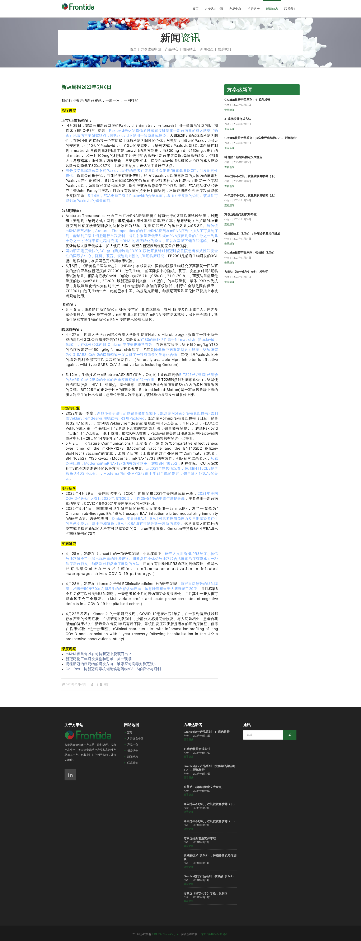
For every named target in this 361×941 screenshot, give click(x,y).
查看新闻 (229, 109)
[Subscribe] (289, 735)
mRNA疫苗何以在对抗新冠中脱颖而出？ (99, 654)
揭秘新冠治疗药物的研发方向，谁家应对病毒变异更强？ (111, 664)
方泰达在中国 (214, 8)
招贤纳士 (254, 8)
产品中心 (235, 8)
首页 (195, 8)
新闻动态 (272, 8)
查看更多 (189, 739)
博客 (106, 684)
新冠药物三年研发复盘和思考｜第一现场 (99, 659)
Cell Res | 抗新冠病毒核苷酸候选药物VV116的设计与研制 (113, 669)
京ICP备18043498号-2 (214, 934)
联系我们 (290, 8)
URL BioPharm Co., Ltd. (166, 934)
